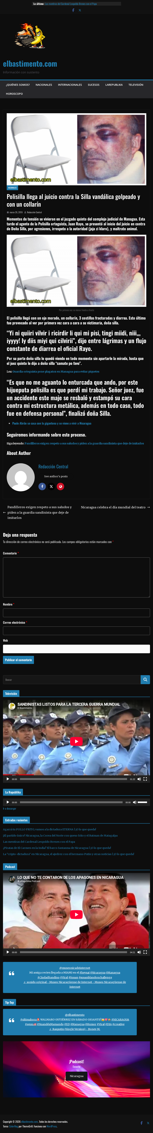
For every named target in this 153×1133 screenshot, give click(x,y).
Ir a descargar (9, 808)
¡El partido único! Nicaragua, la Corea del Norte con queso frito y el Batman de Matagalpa (60, 835)
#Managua (113, 972)
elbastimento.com (30, 63)
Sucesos (93, 84)
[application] (76, 741)
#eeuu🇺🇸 (30, 1024)
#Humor (90, 1024)
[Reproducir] (8, 779)
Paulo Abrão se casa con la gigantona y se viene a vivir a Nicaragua (51, 423)
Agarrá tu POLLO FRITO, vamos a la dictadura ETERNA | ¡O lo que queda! (49, 829)
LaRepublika (114, 84)
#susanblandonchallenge (95, 977)
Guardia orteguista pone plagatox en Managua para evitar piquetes (56, 371)
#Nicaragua (97, 972)
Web (5, 640)
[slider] (143, 802)
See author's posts (56, 476)
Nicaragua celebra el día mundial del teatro (113, 507)
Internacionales (70, 84)
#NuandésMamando (50, 1024)
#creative (118, 1024)
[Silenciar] (139, 779)
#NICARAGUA (120, 1019)
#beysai (84, 972)
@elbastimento (75, 1015)
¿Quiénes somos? (18, 84)
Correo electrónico (15, 622)
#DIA (108, 1024)
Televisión (136, 84)
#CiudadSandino (49, 977)
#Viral (64, 977)
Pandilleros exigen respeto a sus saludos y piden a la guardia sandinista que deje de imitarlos (84, 443)
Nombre (8, 604)
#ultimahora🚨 (30, 1019)
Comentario (11, 553)
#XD (67, 1024)
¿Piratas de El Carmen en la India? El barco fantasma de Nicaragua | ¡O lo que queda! (57, 848)
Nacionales (44, 84)
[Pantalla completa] (145, 779)
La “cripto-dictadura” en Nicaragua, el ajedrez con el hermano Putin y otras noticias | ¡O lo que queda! (68, 854)
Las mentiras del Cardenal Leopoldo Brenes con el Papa (71, 4)
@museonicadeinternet (74, 968)
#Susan (73, 977)
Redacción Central (34, 212)
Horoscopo (14, 93)
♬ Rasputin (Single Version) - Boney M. (74, 1029)
